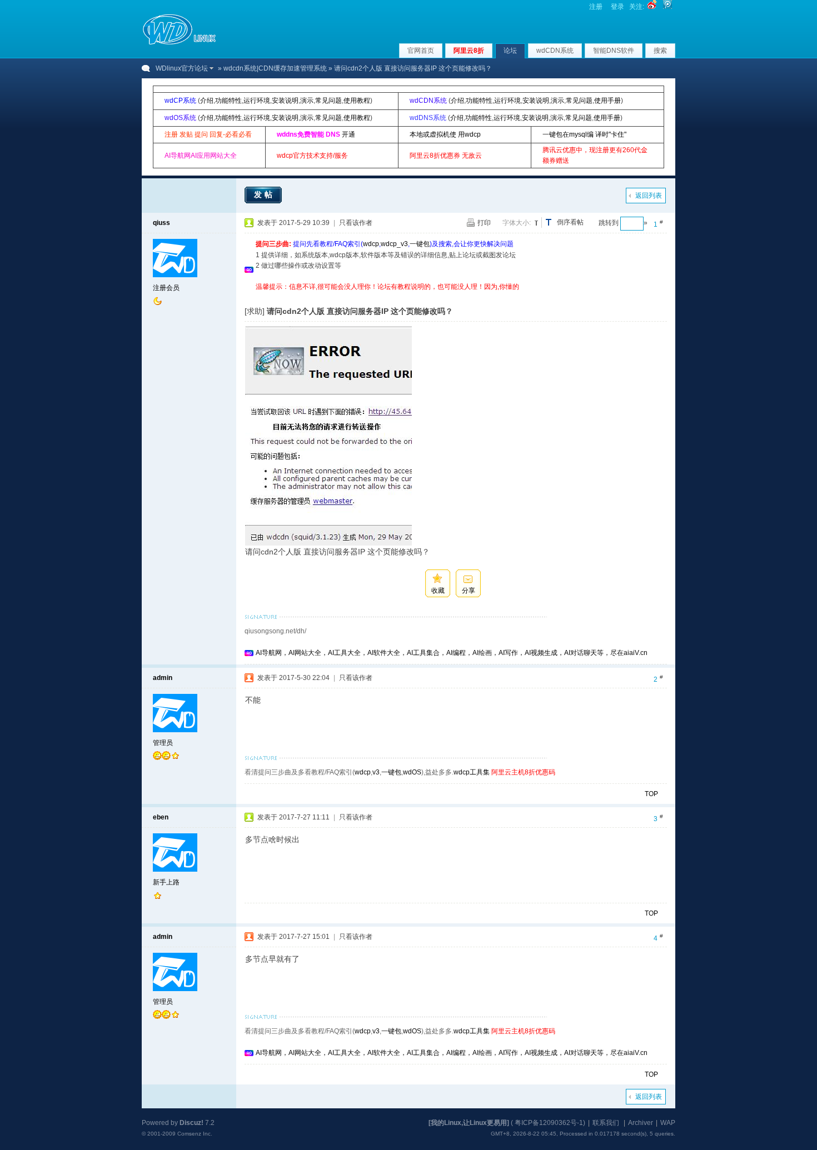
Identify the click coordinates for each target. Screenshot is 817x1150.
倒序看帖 (570, 222)
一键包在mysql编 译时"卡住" (584, 134)
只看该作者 (355, 223)
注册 (595, 7)
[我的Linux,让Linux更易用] (469, 1123)
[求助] (255, 311)
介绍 (206, 100)
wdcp (371, 244)
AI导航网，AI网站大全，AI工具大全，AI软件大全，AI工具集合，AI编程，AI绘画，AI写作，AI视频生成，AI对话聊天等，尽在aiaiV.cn (451, 653)
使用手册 (607, 100)
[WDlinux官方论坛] (179, 43)
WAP (667, 1123)
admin (162, 678)
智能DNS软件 (613, 50)
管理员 (163, 743)
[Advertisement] (458, 296)
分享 (468, 590)
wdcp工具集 (472, 772)
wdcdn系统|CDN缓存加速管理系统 (275, 68)
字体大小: (516, 223)
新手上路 (166, 882)
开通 (348, 134)
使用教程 (356, 100)
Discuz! (191, 1123)
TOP (651, 794)
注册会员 (166, 288)
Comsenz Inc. (194, 1134)
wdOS (412, 772)
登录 (617, 7)
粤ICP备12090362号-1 (549, 1123)
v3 (376, 772)
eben (160, 817)
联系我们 (605, 1123)
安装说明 (285, 100)
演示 (306, 100)
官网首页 (420, 50)
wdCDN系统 (555, 50)
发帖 (264, 194)
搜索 (660, 50)
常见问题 (328, 100)
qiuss (161, 223)
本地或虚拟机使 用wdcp (445, 134)
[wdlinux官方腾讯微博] (667, 7)
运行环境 (256, 100)
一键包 (420, 244)
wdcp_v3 (394, 244)
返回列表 (648, 195)
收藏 (438, 590)
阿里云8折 (469, 50)
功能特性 (228, 100)
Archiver (640, 1123)
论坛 (510, 50)
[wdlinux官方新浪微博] (651, 7)
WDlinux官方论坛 (182, 68)
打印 (484, 223)
